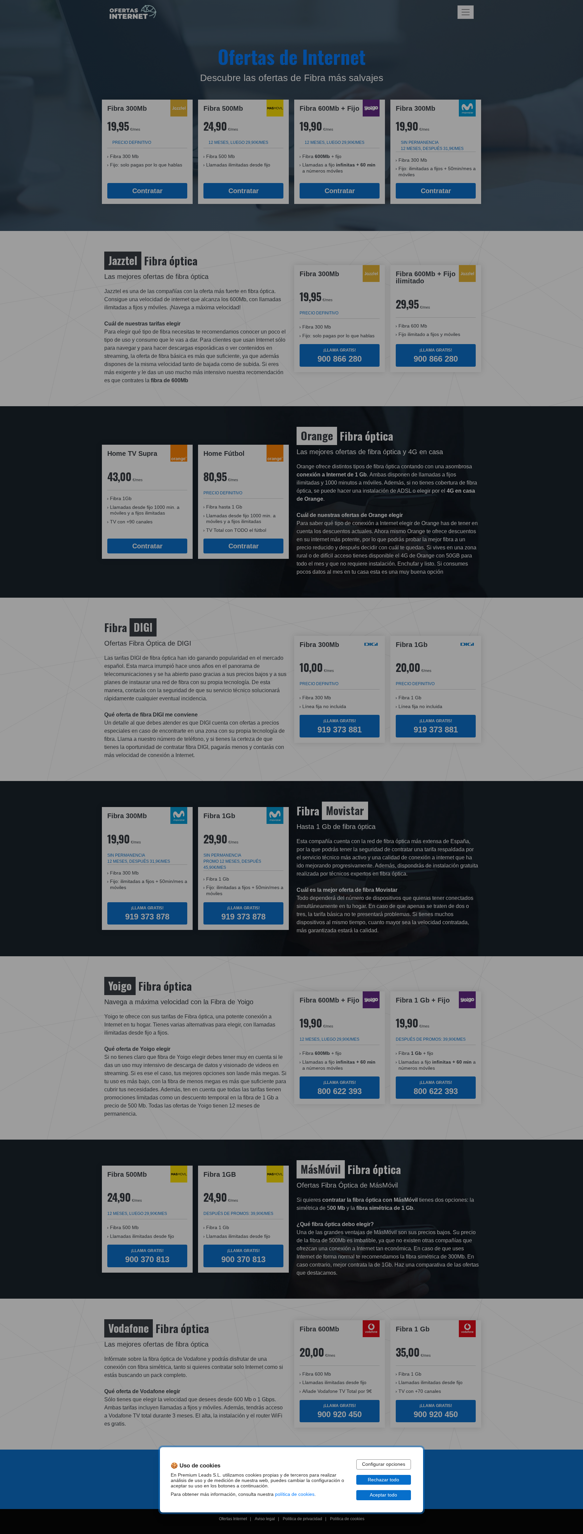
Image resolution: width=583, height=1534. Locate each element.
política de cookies (294, 1494)
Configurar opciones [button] (383, 1464)
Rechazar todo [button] (383, 1479)
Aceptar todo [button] (383, 1495)
